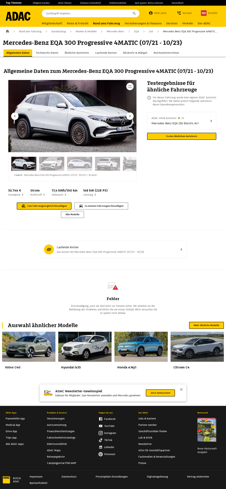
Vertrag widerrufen (198, 476)
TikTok (108, 440)
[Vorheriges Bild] (15, 116)
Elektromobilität (117, 2)
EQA (136, 31)
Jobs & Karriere (147, 418)
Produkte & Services (57, 413)
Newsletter (145, 444)
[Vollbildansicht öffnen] (130, 86)
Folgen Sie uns (106, 413)
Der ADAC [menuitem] (204, 23)
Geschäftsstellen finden (152, 431)
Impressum (36, 476)
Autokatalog (58, 31)
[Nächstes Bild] (130, 116)
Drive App (11, 431)
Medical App (13, 425)
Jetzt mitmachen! (160, 392)
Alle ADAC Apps (15, 444)
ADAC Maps (54, 450)
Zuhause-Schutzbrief (90, 2)
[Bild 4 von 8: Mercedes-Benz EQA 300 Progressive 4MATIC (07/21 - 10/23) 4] (107, 163)
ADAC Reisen (65, 2)
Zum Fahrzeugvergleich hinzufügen (47, 205)
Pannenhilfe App (15, 418)
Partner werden (147, 425)
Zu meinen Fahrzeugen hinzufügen (104, 205)
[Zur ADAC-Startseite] (18, 16)
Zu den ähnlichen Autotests (181, 136)
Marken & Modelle (86, 31)
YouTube (109, 426)
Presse (142, 463)
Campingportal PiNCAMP (61, 463)
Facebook (110, 419)
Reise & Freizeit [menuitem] (77, 23)
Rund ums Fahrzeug (30, 31)
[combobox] (90, 13)
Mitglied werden (41, 2)
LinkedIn (109, 447)
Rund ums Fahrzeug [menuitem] (106, 23)
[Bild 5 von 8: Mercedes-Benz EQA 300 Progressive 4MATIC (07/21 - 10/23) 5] (135, 163)
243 (151, 31)
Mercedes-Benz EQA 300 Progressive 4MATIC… (190, 31)
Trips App (11, 437)
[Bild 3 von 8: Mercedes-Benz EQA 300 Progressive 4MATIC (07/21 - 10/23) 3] (79, 163)
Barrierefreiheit (38, 483)
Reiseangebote (56, 456)
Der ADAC (143, 413)
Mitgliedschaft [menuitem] (52, 23)
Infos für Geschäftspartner (154, 450)
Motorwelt (202, 413)
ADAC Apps (11, 413)
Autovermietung (56, 425)
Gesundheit (177, 2)
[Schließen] (181, 389)
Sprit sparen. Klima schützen (149, 2)
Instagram (110, 433)
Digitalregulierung (157, 476)
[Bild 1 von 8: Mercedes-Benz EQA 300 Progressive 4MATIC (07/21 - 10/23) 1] (23, 163)
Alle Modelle (72, 214)
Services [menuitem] (172, 23)
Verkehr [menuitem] (187, 23)
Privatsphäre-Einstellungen (112, 476)
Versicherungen (56, 418)
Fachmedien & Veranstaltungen (156, 456)
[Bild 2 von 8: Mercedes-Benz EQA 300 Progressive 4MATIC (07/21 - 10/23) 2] (51, 163)
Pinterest (109, 454)
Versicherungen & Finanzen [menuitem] (143, 23)
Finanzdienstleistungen (61, 431)
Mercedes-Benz (115, 31)
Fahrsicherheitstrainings (61, 437)
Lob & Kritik (145, 437)
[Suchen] (134, 13)
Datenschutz (69, 476)
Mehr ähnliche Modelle (206, 325)
